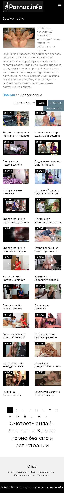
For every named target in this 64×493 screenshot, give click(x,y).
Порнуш (9, 95)
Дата (42, 102)
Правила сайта (46, 472)
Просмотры (53, 108)
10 (17, 416)
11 (25, 416)
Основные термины (24, 475)
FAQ (33, 472)
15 (39, 416)
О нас (10, 472)
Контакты (42, 475)
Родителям (22, 472)
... (32, 416)
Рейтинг (56, 102)
